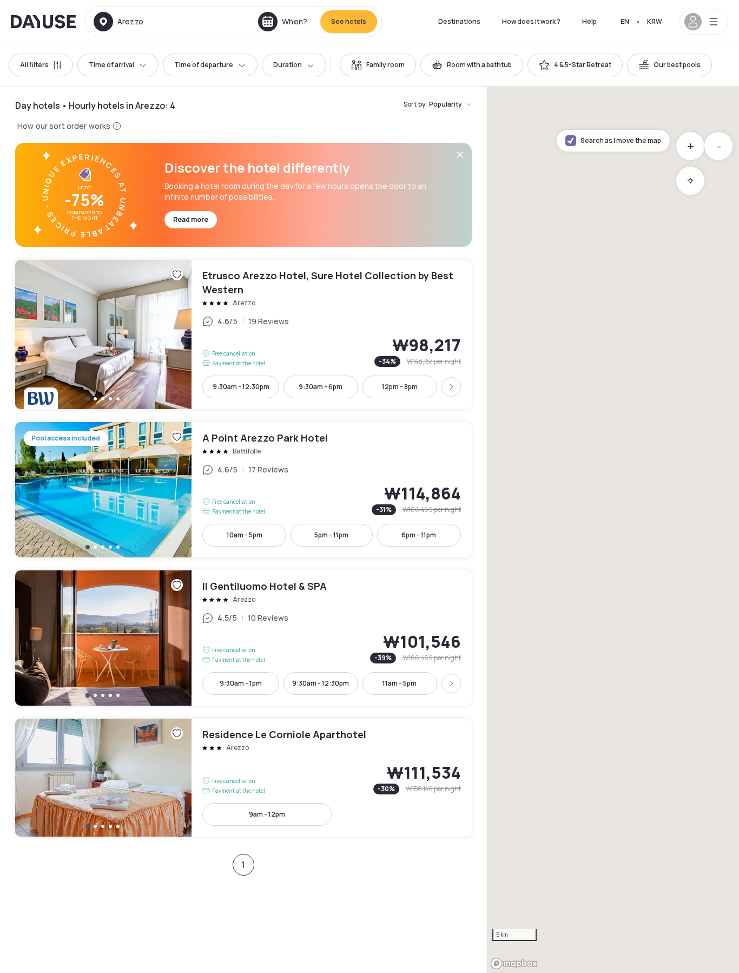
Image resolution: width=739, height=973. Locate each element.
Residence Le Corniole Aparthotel (243, 778)
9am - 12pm (267, 814)
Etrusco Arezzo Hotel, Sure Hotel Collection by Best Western (243, 334)
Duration (287, 64)
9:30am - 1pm (241, 683)
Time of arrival (111, 64)
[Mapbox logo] (514, 963)
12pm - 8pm (400, 386)
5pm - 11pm (331, 535)
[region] (613, 530)
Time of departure (203, 64)
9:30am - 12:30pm (241, 386)
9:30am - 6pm (320, 386)
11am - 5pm (399, 683)
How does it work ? (531, 21)
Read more (190, 219)
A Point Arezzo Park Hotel (243, 489)
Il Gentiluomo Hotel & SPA (243, 638)
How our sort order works (63, 126)
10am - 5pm (244, 535)
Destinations (459, 21)
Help (589, 21)
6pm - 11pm (418, 535)
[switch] (378, 65)
